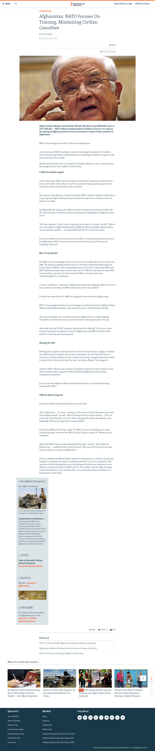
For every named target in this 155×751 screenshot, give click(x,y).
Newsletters (47, 725)
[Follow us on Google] (96, 717)
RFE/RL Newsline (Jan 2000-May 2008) (58, 738)
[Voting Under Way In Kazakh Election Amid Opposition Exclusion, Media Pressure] (130, 678)
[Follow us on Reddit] (85, 717)
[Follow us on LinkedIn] (112, 717)
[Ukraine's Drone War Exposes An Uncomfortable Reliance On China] (59, 678)
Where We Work (14, 721)
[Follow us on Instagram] (90, 717)
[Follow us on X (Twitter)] (101, 717)
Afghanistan (45, 11)
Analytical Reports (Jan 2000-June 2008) (58, 742)
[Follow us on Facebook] (106, 717)
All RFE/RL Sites (14, 738)
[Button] (112, 45)
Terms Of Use (13, 725)
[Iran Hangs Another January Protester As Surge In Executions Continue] (95, 678)
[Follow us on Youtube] (80, 717)
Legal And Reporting (16, 734)
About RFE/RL (13, 717)
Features (46, 721)
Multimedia (47, 730)
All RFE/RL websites (142, 4)
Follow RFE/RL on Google (123, 4)
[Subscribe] (123, 717)
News (45, 717)
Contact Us (12, 742)
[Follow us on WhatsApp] (117, 717)
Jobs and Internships (16, 730)
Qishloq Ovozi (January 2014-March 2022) (59, 734)
